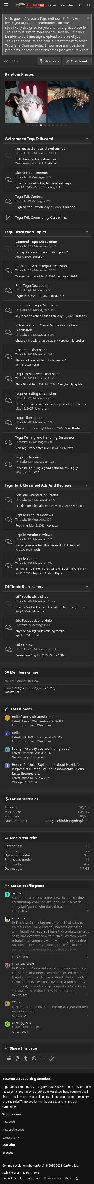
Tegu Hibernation (28, 417)
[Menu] (6, 5)
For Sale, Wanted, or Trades (36, 495)
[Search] (88, 5)
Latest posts (21, 709)
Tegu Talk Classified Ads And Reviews (38, 485)
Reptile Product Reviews (34, 515)
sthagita (38, 611)
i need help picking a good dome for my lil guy (46, 468)
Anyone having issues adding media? (40, 631)
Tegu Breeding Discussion (35, 393)
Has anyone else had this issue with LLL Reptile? (47, 545)
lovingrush (42, 408)
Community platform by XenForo (40, 1165)
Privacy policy (52, 1178)
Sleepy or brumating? (29, 428)
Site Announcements (31, 172)
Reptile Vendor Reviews (33, 534)
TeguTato (18, 893)
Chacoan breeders (27, 340)
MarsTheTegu (74, 428)
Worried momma (27, 276)
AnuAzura (18, 918)
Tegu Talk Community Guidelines (41, 217)
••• (88, 910)
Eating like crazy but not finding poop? (41, 252)
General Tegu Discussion (36, 241)
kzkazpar (53, 525)
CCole (16, 1002)
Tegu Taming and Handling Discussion (45, 437)
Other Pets (23, 644)
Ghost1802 (57, 655)
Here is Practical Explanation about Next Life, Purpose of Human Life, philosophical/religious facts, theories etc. (48, 769)
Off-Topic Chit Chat (31, 596)
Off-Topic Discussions (24, 586)
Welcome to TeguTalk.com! (29, 138)
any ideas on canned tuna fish (35, 316)
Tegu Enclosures (28, 457)
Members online (24, 672)
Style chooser (10, 1173)
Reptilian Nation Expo (47, 573)
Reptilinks (22, 525)
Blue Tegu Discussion (32, 285)
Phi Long (69, 207)
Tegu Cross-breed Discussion (37, 373)
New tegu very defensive (32, 448)
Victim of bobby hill (47, 187)
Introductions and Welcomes (40, 148)
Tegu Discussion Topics (25, 231)
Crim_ (37, 364)
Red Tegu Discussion (31, 349)
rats (70, 448)
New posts (9, 1121)
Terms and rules (30, 1178)
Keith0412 (77, 506)
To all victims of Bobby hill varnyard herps (43, 183)
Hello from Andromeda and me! (36, 159)
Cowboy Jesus (21, 1023)
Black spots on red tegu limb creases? (40, 360)
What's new (11, 1114)
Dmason (38, 256)
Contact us (9, 1178)
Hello (16, 732)
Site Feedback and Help (33, 620)
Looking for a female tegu (32, 506)
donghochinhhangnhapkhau (67, 821)
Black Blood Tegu (26, 384)
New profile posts (13, 1129)
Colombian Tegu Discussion (37, 305)
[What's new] (80, 5)
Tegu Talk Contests (29, 196)
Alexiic (52, 163)
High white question (29, 207)
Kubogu (81, 316)
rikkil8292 (57, 296)
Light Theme (31, 1173)
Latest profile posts (27, 885)
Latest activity (11, 1137)
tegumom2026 (67, 276)
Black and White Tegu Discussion (41, 265)
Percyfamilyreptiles (71, 340)
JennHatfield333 (23, 964)
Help (68, 1178)
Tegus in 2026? (25, 296)
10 (65, 125)
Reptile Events (26, 558)
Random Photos (19, 74)
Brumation (22, 655)
